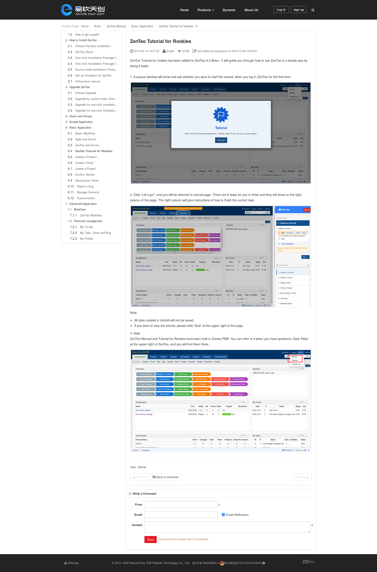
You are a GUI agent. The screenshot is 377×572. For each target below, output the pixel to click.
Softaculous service (87, 81)
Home (184, 10)
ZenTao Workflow (91, 215)
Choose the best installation (92, 46)
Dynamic (229, 10)
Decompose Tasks (87, 180)
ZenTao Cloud (84, 52)
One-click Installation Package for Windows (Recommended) (113, 58)
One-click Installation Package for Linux (100, 63)
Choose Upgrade (85, 93)
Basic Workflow (85, 133)
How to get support (87, 34)
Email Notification (237, 515)
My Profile (86, 238)
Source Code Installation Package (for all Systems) (107, 69)
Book (97, 26)
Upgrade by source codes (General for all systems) (107, 99)
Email (138, 515)
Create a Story (84, 163)
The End (141, 477)
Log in (281, 9)
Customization (86, 198)
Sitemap (73, 563)
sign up (299, 9)
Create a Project (85, 168)
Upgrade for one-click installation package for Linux (107, 110)
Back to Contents (167, 477)
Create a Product (86, 157)
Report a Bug (85, 186)
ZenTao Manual (116, 26)
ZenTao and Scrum (87, 145)
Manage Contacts (88, 192)
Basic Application (142, 26)
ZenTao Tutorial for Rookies (176, 26)
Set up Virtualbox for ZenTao (93, 75)
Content (137, 525)
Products (204, 10)
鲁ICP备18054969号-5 (205, 563)
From (138, 504)
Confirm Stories (85, 174)
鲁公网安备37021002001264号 (242, 563)
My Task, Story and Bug (95, 233)
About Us (251, 10)
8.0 (308, 562)
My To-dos (86, 227)
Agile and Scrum (85, 139)
